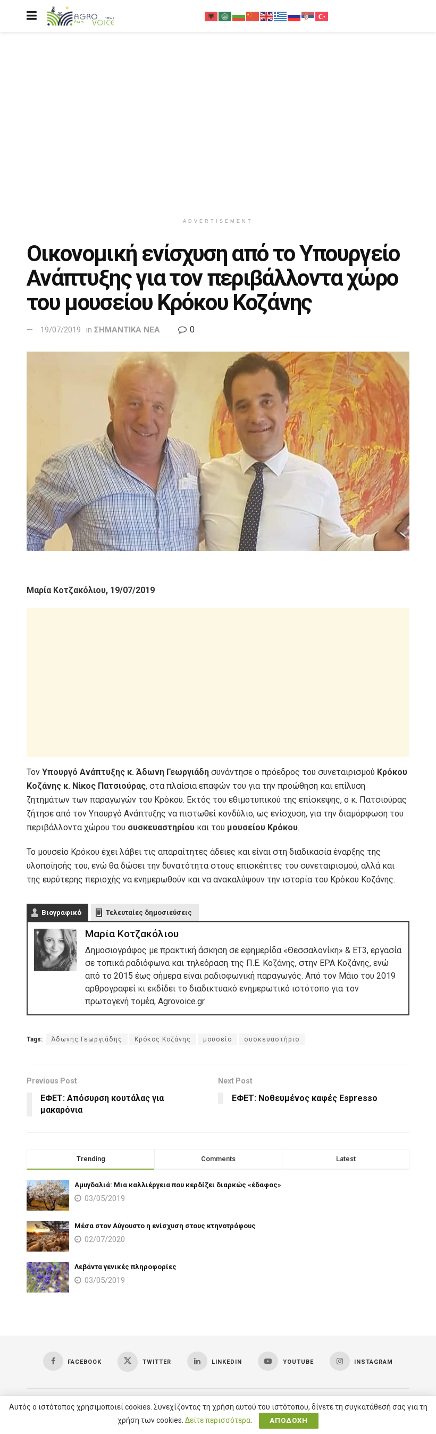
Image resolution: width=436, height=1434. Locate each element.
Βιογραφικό (61, 912)
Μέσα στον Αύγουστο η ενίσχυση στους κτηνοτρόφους (165, 1226)
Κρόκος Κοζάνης (163, 1039)
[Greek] (281, 16)
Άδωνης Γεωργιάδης (86, 1039)
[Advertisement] (218, 122)
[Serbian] (308, 16)
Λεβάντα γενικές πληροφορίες (125, 1267)
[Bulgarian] (239, 16)
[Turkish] (322, 16)
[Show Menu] (32, 16)
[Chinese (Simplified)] (253, 16)
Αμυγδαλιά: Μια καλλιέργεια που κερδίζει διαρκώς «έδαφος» (177, 1185)
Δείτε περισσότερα (217, 1420)
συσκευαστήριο (271, 1039)
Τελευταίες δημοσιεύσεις (149, 912)
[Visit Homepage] (80, 16)
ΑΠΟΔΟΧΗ (289, 1420)
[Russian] (294, 16)
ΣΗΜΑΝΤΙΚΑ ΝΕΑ (127, 330)
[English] (267, 16)
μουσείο (217, 1039)
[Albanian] (212, 16)
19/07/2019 (60, 330)
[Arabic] (225, 16)
